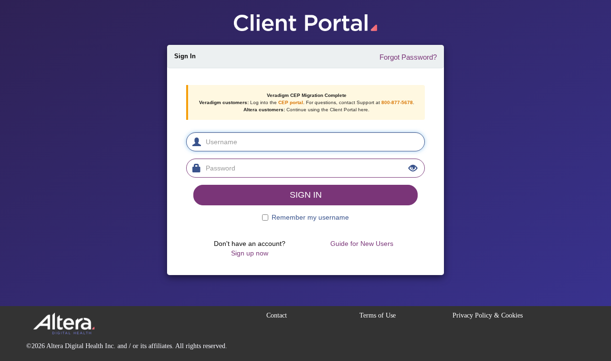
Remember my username (310, 217)
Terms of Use (377, 315)
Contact (276, 315)
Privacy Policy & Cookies (488, 315)
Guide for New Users (361, 243)
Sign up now (249, 253)
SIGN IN (306, 195)
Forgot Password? (408, 57)
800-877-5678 (397, 102)
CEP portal (290, 102)
